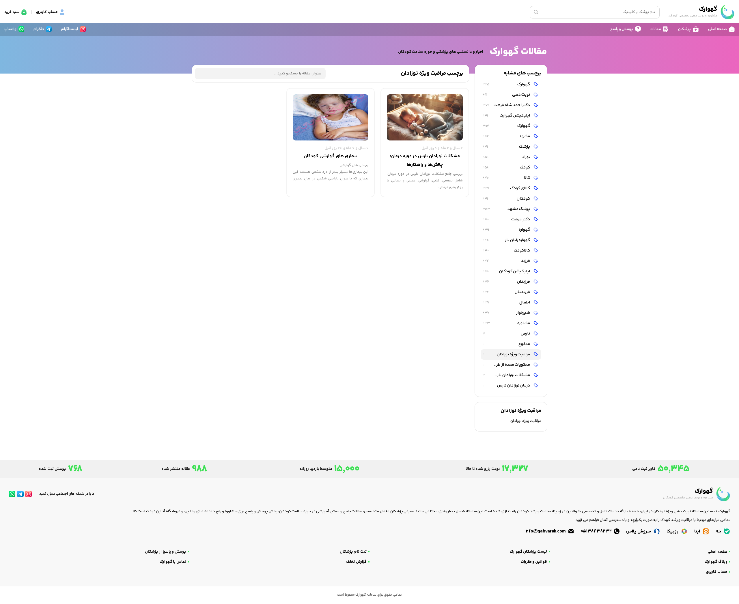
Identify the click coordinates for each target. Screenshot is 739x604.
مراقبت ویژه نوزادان (506, 354)
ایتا (697, 531)
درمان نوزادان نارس (506, 385)
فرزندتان (506, 292)
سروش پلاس (639, 531)
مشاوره (506, 323)
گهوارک (506, 84)
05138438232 (597, 531)
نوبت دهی (506, 94)
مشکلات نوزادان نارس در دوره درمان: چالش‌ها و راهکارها (425, 160)
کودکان (506, 198)
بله (719, 531)
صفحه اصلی (717, 552)
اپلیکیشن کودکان (506, 271)
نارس (506, 333)
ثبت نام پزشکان (353, 552)
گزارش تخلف (356, 562)
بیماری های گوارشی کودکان (330, 156)
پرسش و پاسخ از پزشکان (165, 552)
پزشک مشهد (506, 209)
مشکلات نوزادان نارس (506, 375)
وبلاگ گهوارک (716, 562)
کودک (506, 167)
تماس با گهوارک (173, 562)
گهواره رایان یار (506, 240)
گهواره (506, 229)
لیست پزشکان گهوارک (528, 552)
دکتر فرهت (506, 219)
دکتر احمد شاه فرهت (506, 105)
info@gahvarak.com (546, 531)
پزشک (506, 146)
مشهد (506, 136)
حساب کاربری (716, 572)
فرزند (506, 261)
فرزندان (506, 281)
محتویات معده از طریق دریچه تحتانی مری (506, 364)
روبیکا (673, 531)
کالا (506, 178)
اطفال (506, 302)
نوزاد (506, 157)
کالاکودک (506, 250)
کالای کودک (506, 188)
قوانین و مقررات (534, 562)
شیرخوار (506, 312)
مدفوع (506, 344)
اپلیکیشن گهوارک (506, 115)
